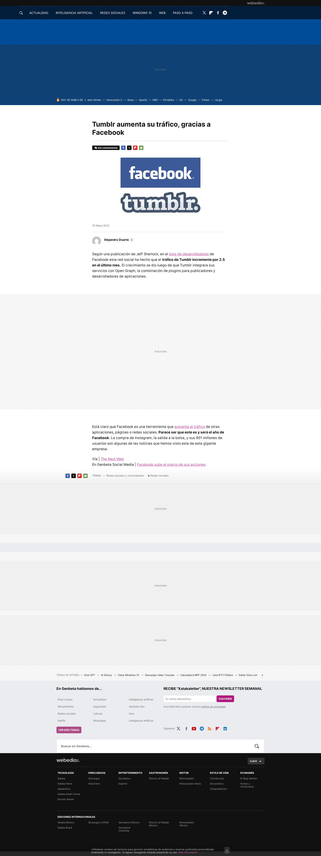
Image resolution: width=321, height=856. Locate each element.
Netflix (62, 720)
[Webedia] (256, 3)
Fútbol (205, 99)
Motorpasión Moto (190, 783)
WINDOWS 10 (142, 13)
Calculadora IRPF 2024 (194, 675)
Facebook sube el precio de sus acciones (171, 464)
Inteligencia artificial (141, 699)
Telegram (225, 13)
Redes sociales (159, 475)
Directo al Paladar (159, 778)
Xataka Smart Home (69, 794)
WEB (162, 13)
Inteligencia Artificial (141, 720)
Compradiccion (218, 788)
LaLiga (218, 99)
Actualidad (99, 699)
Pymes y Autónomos (247, 785)
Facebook (218, 13)
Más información (188, 852)
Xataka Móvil (65, 783)
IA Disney (107, 675)
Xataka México (66, 822)
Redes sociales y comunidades (125, 475)
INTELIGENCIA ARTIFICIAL (74, 13)
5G (181, 99)
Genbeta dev (137, 706)
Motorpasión (186, 778)
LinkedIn (225, 728)
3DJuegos (94, 778)
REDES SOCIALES (112, 13)
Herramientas (66, 706)
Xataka (61, 778)
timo (131, 713)
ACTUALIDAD (38, 13)
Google (192, 99)
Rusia (130, 99)
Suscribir (225, 698)
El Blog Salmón (248, 778)
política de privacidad (213, 706)
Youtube (194, 728)
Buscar (257, 746)
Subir (253, 761)
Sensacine (124, 778)
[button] (118, 239)
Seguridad (99, 706)
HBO (155, 99)
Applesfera (64, 788)
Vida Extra (94, 783)
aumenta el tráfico (189, 427)
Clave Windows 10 (129, 675)
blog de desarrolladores (189, 254)
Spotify (143, 99)
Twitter (204, 13)
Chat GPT (90, 675)
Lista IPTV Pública (223, 675)
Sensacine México (129, 822)
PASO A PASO (182, 13)
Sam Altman (94, 99)
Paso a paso (65, 699)
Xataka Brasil (65, 827)
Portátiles (168, 99)
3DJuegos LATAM (98, 822)
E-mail (141, 148)
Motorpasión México (186, 824)
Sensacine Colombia (124, 829)
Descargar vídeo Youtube (160, 675)
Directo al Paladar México (159, 824)
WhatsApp (99, 720)
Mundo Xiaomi (66, 799)
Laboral (97, 713)
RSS (210, 728)
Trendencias (217, 778)
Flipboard (211, 13)
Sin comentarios (107, 147)
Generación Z (114, 99)
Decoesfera (216, 783)
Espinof (123, 783)
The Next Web (112, 459)
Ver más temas (69, 729)
